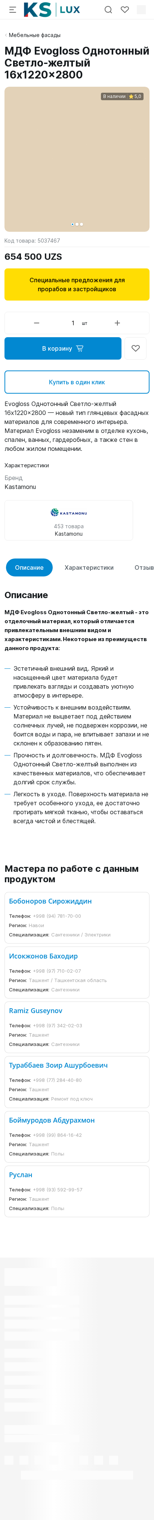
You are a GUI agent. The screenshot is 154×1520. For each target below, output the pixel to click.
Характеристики (89, 567)
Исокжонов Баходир (43, 955)
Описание (29, 567)
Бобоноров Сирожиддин (50, 900)
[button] (72, 224)
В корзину (57, 348)
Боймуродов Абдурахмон (52, 1120)
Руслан (21, 1174)
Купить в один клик (77, 382)
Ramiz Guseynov (35, 1010)
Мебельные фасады (35, 35)
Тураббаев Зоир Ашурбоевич (58, 1065)
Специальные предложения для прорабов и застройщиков (77, 284)
